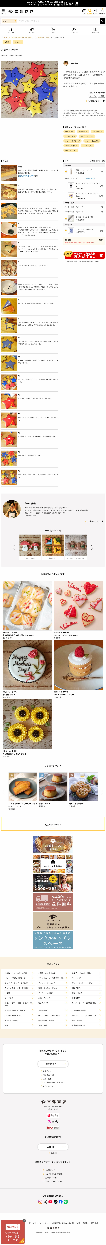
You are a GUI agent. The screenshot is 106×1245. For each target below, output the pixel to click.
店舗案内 (85, 1223)
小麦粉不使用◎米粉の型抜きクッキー (18, 635)
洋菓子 (7, 42)
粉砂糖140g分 (91, 178)
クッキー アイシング (72, 141)
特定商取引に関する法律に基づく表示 (66, 1223)
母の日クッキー (9, 694)
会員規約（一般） (51, 1177)
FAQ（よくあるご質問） (54, 1174)
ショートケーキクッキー (64, 694)
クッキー (18, 42)
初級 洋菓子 (83, 131)
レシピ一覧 (26, 1223)
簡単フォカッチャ (76, 803)
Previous (14, 547)
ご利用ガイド (50, 1170)
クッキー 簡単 (70, 136)
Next (92, 547)
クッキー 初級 (97, 131)
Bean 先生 (74, 63)
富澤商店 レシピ (43, 37)
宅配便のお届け (49, 1075)
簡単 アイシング (71, 150)
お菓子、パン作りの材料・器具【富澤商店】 (18, 37)
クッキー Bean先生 (92, 141)
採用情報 (94, 1223)
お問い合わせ (48, 1086)
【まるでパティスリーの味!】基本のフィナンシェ (23, 805)
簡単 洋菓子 (69, 131)
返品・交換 (47, 1078)
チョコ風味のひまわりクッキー (15, 753)
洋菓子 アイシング (86, 136)
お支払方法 (47, 1071)
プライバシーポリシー (53, 1181)
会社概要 (54, 1153)
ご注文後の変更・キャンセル (54, 1082)
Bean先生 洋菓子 (71, 145)
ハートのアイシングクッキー (66, 635)
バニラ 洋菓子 (88, 145)
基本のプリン (44, 803)
